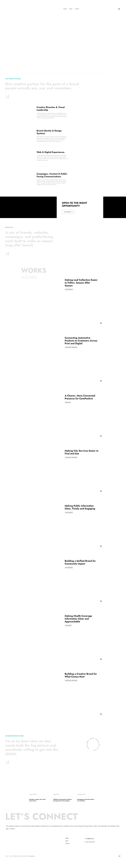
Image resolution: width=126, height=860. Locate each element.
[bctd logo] (14, 3)
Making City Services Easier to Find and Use (81, 452)
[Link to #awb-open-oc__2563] (101, 323)
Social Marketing (69, 289)
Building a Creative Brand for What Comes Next (81, 675)
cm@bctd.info (90, 839)
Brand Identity (68, 347)
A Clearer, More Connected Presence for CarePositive (80, 397)
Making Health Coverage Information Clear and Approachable (78, 618)
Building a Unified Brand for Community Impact (80, 562)
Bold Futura (32, 856)
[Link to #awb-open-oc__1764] (119, 9)
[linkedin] (119, 856)
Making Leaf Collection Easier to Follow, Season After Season (81, 282)
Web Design (74, 347)
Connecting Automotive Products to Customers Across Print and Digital (81, 340)
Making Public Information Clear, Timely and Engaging (80, 507)
